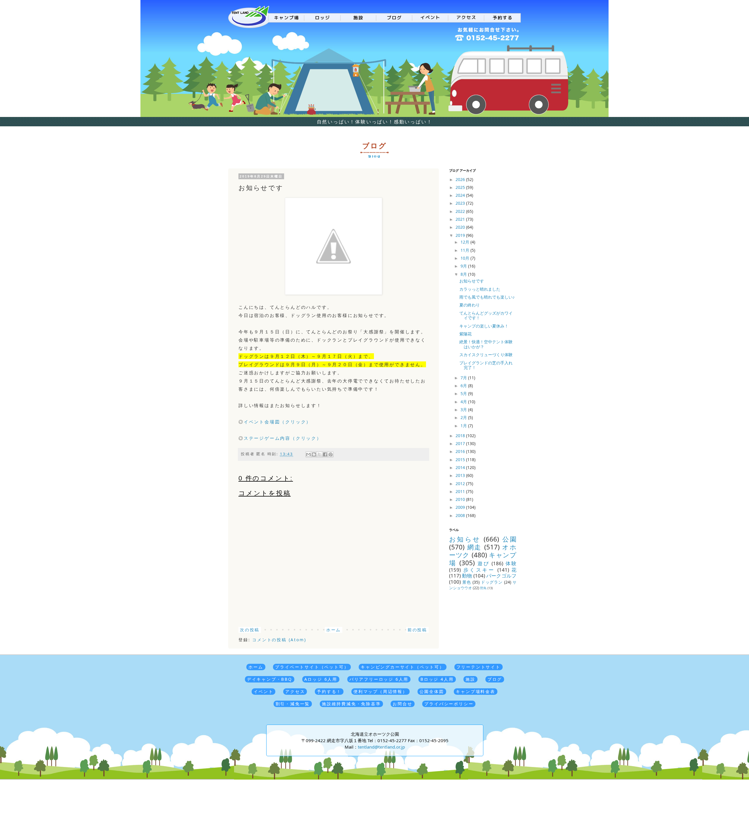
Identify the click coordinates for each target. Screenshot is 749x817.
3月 (464, 409)
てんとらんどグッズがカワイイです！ (486, 315)
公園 (509, 539)
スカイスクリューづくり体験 (486, 354)
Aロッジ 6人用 (320, 679)
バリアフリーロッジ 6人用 (378, 679)
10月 (465, 258)
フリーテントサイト (478, 667)
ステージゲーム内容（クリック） (283, 438)
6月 (464, 385)
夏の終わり (469, 305)
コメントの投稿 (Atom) (279, 639)
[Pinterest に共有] (331, 454)
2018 (461, 435)
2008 (461, 515)
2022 (461, 211)
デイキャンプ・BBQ (269, 679)
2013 (461, 475)
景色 (466, 582)
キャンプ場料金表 (475, 691)
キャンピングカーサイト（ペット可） (402, 667)
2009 (461, 507)
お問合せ (402, 703)
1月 (464, 425)
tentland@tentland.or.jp (381, 747)
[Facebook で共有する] (325, 454)
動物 (467, 575)
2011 (461, 491)
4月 (464, 401)
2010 (461, 499)
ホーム (333, 629)
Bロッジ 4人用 (436, 679)
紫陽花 (465, 334)
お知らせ (465, 539)
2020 (461, 227)
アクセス (295, 691)
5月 (464, 393)
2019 (461, 235)
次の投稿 (250, 629)
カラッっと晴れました (479, 289)
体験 (511, 563)
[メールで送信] (308, 454)
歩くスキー (479, 569)
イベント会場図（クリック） (277, 422)
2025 (461, 187)
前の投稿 (417, 629)
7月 (464, 377)
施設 (470, 679)
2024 (461, 195)
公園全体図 (432, 691)
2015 (461, 459)
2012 (461, 483)
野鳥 (483, 588)
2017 (461, 443)
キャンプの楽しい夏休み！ (484, 326)
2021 (461, 219)
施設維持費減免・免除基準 (351, 703)
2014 (461, 467)
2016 (461, 451)
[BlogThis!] (314, 454)
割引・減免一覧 (293, 703)
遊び (483, 563)
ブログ (494, 679)
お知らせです (471, 281)
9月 (464, 266)
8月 (464, 274)
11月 (465, 250)
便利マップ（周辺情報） (380, 691)
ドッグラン (492, 582)
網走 (474, 546)
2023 (461, 203)
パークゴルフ (501, 575)
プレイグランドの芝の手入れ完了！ (486, 365)
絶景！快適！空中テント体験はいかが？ (486, 344)
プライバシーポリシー (448, 703)
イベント (263, 691)
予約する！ (329, 691)
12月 (465, 242)
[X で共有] (319, 454)
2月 (464, 417)
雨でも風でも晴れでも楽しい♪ (487, 297)
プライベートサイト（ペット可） (312, 667)
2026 (461, 179)
